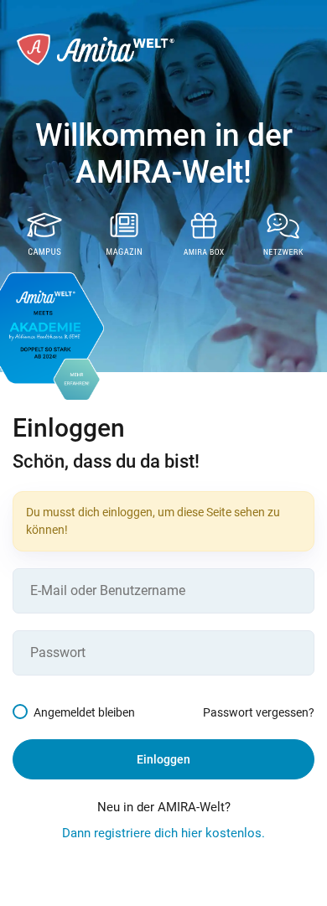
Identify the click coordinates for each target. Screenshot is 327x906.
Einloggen (163, 759)
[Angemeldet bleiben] (23, 712)
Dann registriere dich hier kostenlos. (163, 833)
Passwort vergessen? (258, 712)
